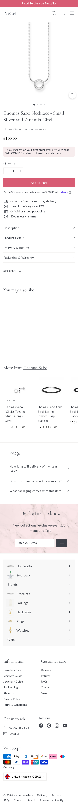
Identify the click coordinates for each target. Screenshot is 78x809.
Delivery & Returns (16, 247)
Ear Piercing (10, 687)
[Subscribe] (61, 543)
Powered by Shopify (51, 800)
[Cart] (62, 13)
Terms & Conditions (15, 704)
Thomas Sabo (12, 129)
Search (45, 693)
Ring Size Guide (12, 676)
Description (11, 228)
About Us (9, 693)
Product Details (14, 238)
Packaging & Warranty (18, 257)
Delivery (46, 670)
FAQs (44, 681)
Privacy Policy (11, 699)
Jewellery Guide (13, 681)
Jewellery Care (12, 670)
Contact (45, 687)
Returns (45, 676)
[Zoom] (72, 95)
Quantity (9, 163)
